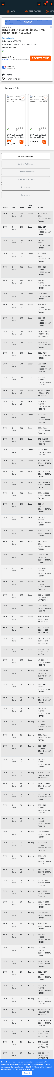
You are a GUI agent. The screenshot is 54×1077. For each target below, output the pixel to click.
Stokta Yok (40, 58)
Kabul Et (27, 1073)
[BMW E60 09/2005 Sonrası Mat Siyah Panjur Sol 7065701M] (38, 109)
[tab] (25, 156)
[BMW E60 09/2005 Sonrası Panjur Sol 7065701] (15, 109)
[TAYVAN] (51, 27)
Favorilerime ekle (13, 79)
